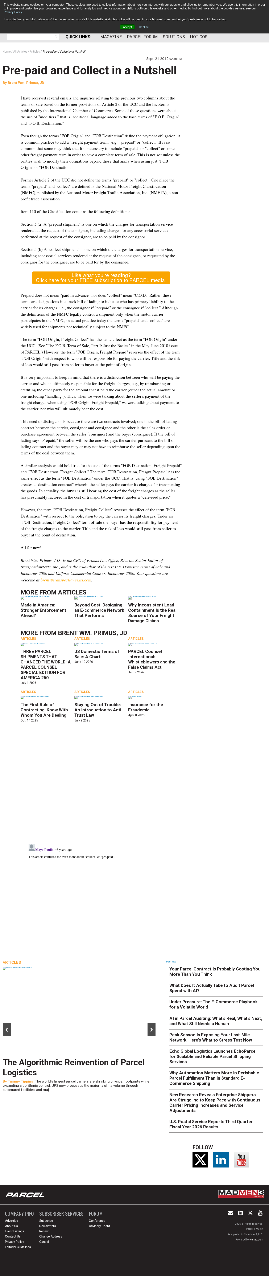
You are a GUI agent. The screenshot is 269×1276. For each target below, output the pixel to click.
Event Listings (14, 1231)
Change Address (50, 1236)
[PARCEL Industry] (25, 1194)
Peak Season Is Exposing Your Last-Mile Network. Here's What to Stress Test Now (210, 1037)
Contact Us (13, 1236)
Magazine (111, 36)
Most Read (171, 962)
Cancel (44, 1242)
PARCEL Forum (142, 36)
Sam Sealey (17, 1081)
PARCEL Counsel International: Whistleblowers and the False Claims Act (151, 659)
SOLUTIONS (174, 36)
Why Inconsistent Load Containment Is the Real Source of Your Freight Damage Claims (152, 612)
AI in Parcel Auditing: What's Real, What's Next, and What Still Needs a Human (215, 1021)
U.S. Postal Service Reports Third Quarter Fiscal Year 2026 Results (211, 1124)
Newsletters (47, 1226)
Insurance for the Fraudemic (145, 707)
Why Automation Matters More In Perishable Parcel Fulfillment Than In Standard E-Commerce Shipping (214, 1078)
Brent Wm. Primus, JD (26, 83)
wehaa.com (256, 1239)
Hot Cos (198, 36)
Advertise (11, 1221)
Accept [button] (127, 27)
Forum (96, 1213)
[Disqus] (101, 786)
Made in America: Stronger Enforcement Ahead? (43, 610)
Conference (97, 1221)
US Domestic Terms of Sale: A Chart (96, 654)
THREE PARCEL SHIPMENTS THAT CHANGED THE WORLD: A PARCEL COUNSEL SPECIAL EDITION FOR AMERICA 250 (46, 664)
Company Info (19, 1213)
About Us (11, 1226)
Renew (44, 1231)
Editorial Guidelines (18, 1247)
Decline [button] (144, 27)
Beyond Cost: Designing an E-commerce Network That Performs (99, 610)
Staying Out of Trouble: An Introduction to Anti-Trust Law (98, 710)
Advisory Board (99, 1226)
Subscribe (46, 1221)
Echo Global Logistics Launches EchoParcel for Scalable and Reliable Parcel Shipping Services (213, 1056)
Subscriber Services (61, 1213)
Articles (72, 592)
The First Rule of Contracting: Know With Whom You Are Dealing (44, 710)
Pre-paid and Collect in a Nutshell (90, 70)
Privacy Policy (13, 12)
